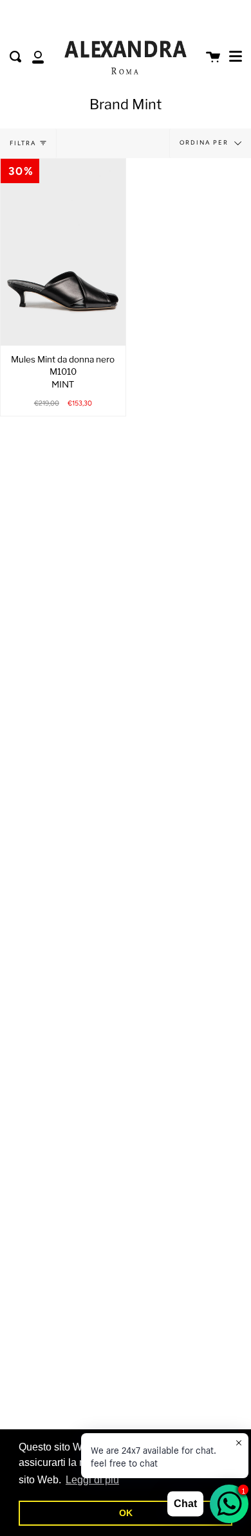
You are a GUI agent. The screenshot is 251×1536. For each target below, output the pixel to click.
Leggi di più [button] (92, 1479)
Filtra (23, 143)
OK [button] (126, 1513)
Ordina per (205, 142)
